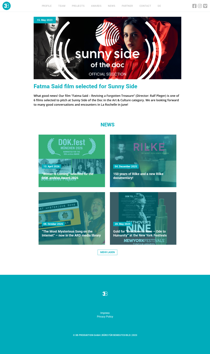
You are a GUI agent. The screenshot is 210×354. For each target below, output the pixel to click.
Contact (145, 5)
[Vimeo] (205, 6)
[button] (107, 252)
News (111, 5)
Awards (96, 5)
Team (61, 5)
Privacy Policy (105, 316)
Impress (105, 313)
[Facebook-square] (194, 6)
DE (159, 5)
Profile (47, 5)
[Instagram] (200, 6)
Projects (78, 5)
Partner (127, 5)
